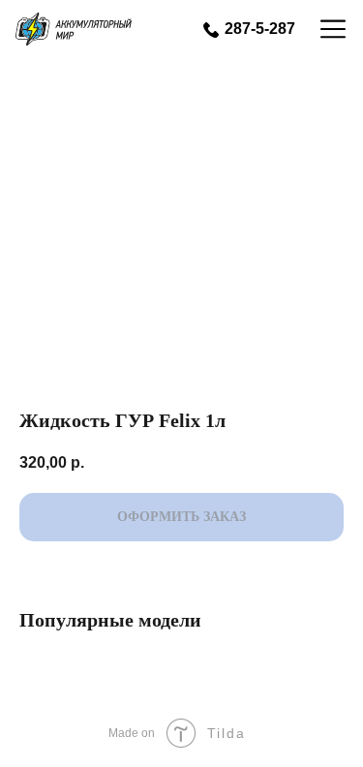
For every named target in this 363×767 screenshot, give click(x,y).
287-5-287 (260, 28)
